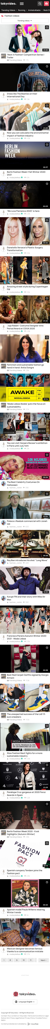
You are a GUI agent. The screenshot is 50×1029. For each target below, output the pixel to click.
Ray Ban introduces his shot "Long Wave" (27, 560)
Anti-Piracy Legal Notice (15, 1018)
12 (37, 960)
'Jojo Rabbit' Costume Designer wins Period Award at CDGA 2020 (25, 327)
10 (24, 960)
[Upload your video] (46, 3)
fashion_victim (15, 488)
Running (21, 10)
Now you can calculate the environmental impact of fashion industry (28, 134)
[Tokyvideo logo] (25, 994)
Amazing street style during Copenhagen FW (27, 288)
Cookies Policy (41, 1018)
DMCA (3, 1020)
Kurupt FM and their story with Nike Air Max (26, 598)
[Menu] (22, 3)
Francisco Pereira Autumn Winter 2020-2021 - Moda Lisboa (27, 637)
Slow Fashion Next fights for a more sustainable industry (24, 754)
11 (30, 960)
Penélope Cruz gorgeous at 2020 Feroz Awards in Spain (26, 793)
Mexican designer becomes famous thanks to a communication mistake (25, 950)
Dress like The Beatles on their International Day (22, 95)
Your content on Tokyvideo (17, 1016)
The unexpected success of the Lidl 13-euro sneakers (26, 715)
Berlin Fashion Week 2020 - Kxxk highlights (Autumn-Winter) (23, 833)
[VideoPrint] (32, 1024)
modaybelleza (14, 99)
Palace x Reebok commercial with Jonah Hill (27, 522)
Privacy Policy (30, 1018)
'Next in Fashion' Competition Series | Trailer (25, 56)
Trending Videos (8, 10)
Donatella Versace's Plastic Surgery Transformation (25, 249)
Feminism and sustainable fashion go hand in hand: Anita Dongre (25, 366)
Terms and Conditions (36, 1016)
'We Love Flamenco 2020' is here (23, 211)
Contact (4, 1016)
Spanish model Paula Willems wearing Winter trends (26, 911)
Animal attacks (34, 10)
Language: (25, 1002)
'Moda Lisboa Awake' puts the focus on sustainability (26, 405)
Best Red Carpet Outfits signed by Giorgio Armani (27, 676)
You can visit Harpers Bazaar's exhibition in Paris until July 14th (27, 444)
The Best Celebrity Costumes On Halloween (23, 483)
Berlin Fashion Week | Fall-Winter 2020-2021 (26, 173)
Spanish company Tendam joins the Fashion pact (24, 872)
